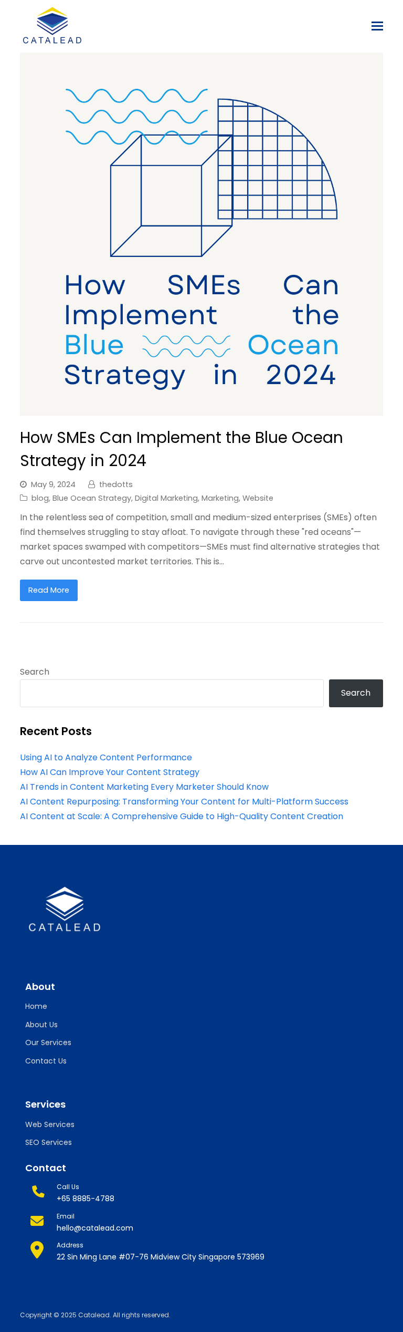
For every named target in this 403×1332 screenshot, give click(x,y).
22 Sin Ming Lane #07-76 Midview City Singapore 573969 (160, 1257)
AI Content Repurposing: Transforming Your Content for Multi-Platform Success (184, 802)
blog (40, 498)
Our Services (48, 1042)
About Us (41, 1024)
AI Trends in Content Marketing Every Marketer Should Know (144, 787)
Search (34, 672)
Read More (48, 590)
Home (36, 1006)
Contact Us (46, 1061)
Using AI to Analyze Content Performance (106, 757)
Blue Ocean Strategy (91, 498)
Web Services (50, 1124)
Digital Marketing (166, 498)
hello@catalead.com (95, 1228)
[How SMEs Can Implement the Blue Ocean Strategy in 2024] (201, 408)
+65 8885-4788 (85, 1198)
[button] (377, 26)
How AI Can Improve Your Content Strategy (109, 772)
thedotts (116, 484)
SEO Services (48, 1142)
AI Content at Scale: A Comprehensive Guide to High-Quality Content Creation (181, 816)
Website (257, 498)
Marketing (220, 498)
